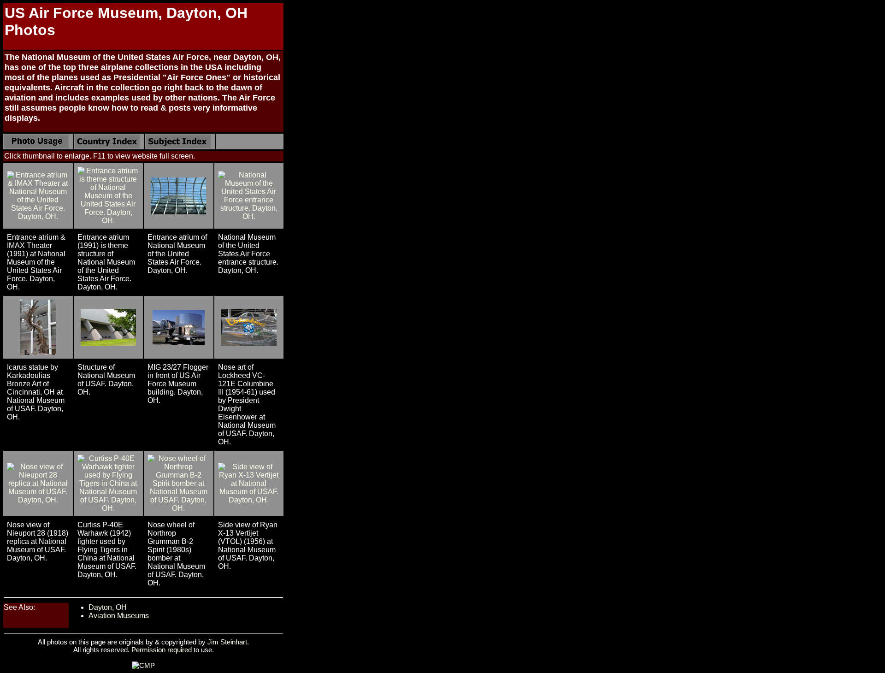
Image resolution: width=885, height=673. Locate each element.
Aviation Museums (118, 616)
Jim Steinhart (227, 642)
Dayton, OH (107, 607)
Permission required (161, 650)
